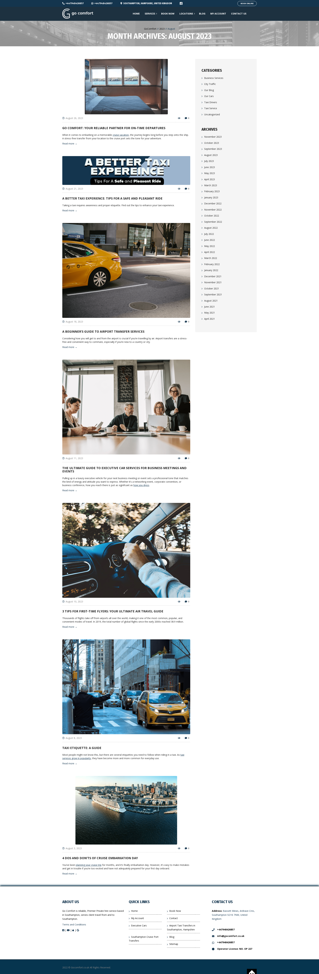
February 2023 (212, 191)
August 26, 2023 (74, 118)
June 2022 (209, 239)
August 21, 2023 (74, 188)
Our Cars (209, 96)
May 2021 (209, 312)
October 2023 (211, 142)
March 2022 (210, 258)
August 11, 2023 (74, 458)
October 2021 (211, 288)
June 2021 (209, 306)
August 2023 (211, 155)
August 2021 (211, 300)
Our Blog (209, 90)
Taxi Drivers (210, 102)
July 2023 (209, 161)
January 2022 (211, 270)
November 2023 (213, 136)
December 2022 (212, 203)
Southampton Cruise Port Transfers (144, 938)
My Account (137, 918)
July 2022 (209, 233)
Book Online (247, 3)
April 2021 (209, 318)
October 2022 (211, 215)
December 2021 (212, 276)
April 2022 (209, 252)
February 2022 (212, 264)
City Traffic (210, 84)
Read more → (69, 143)
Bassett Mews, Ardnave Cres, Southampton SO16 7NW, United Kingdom (233, 914)
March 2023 (210, 185)
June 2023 (209, 167)
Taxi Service (210, 108)
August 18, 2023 (74, 321)
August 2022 (211, 227)
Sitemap (173, 944)
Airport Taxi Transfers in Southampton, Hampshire (181, 927)
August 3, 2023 (74, 848)
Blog (171, 936)
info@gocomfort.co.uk (230, 936)
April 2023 (209, 179)
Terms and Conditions (74, 924)
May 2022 (209, 246)
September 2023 (213, 148)
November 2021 (213, 282)
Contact (173, 918)
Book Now (175, 910)
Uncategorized (212, 114)
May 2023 (209, 173)
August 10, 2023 (74, 601)
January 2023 (211, 197)
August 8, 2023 (74, 738)
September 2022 (213, 221)
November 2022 (213, 209)
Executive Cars (139, 925)
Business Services (213, 78)
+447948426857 (75, 3)
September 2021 (213, 294)
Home (134, 910)
